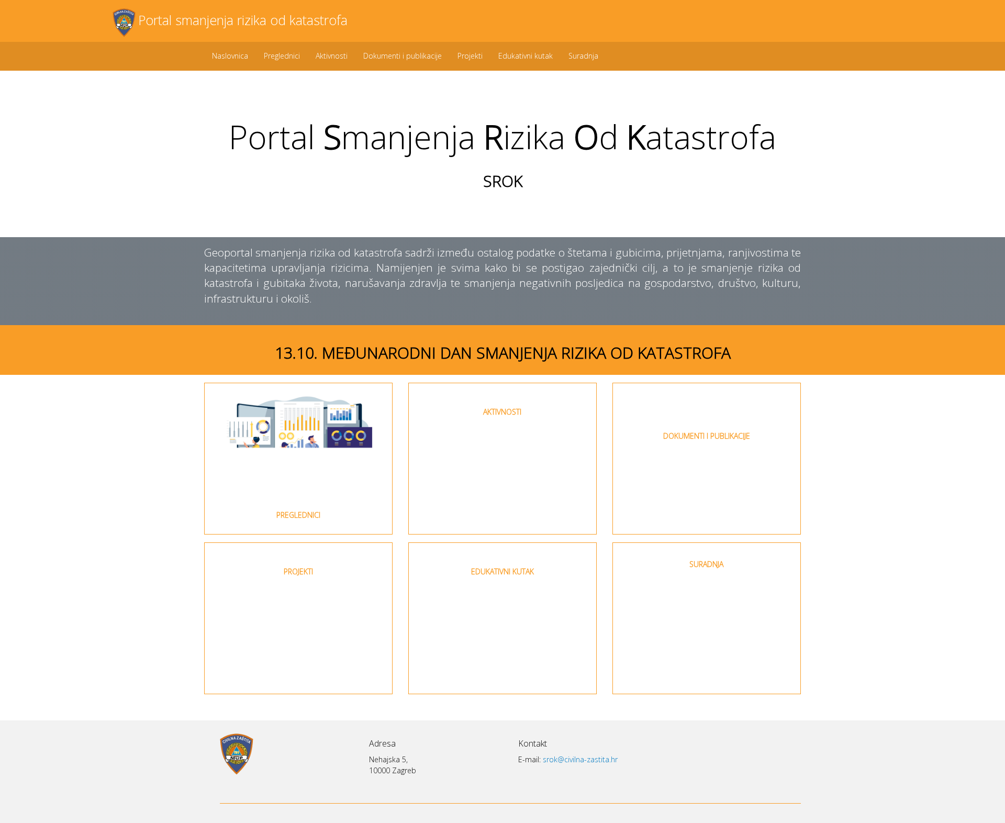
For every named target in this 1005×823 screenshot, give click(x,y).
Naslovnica (230, 56)
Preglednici (282, 56)
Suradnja (583, 56)
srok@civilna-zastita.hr (580, 759)
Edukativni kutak (525, 56)
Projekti (470, 56)
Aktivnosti (332, 56)
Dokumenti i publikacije (402, 56)
